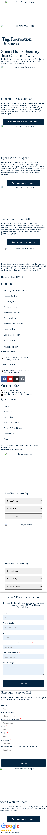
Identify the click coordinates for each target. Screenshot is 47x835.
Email (5, 633)
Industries (8, 417)
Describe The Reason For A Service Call (19, 747)
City (3, 726)
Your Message (8, 663)
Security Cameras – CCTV (15, 290)
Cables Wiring (10, 318)
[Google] (22, 379)
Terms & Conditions (13, 428)
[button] (23, 828)
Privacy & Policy (11, 422)
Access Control (10, 296)
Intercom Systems (12, 312)
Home (6, 406)
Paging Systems (11, 307)
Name (5, 613)
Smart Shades (10, 340)
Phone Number (9, 623)
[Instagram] (16, 379)
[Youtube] (10, 379)
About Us (8, 411)
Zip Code (5, 740)
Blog (6, 439)
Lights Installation (12, 335)
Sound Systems (11, 301)
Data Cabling (9, 329)
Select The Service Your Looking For (17, 643)
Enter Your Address (11, 653)
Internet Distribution (13, 324)
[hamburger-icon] (43, 20)
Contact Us (9, 433)
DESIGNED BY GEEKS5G (12, 449)
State (4, 733)
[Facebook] (4, 379)
